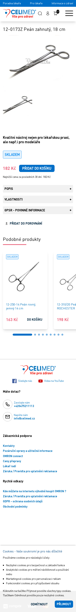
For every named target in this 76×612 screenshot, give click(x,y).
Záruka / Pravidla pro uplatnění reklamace (30, 471)
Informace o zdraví (62, 3)
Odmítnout (39, 604)
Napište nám (24, 416)
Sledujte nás (25, 380)
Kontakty (9, 445)
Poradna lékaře (12, 3)
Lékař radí (9, 466)
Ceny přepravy (12, 461)
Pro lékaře (36, 3)
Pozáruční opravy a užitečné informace (27, 450)
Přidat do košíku (36, 168)
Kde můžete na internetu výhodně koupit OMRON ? (34, 491)
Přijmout (64, 604)
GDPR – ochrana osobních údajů (22, 501)
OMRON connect (13, 456)
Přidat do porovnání (26, 223)
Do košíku (34, 319)
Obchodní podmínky (15, 506)
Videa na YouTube (54, 380)
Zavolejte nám (24, 404)
